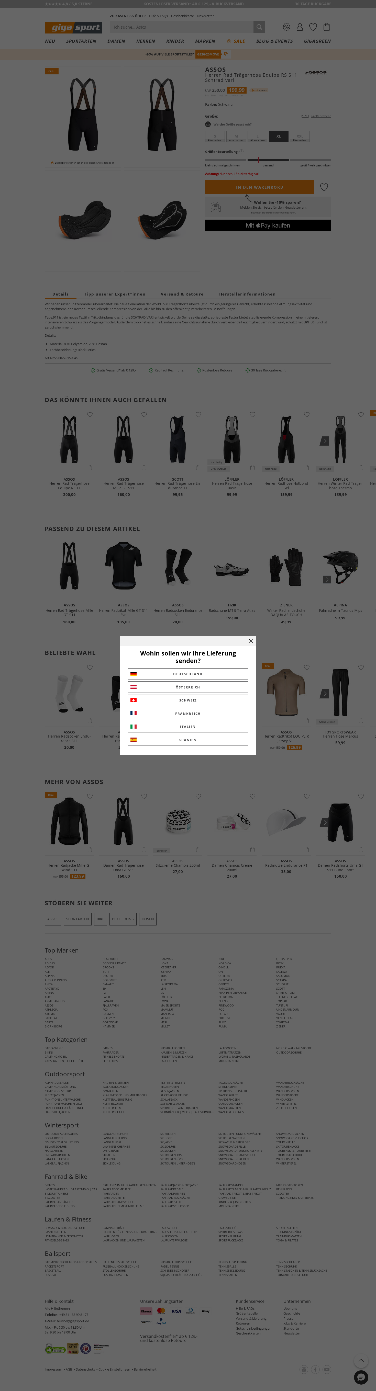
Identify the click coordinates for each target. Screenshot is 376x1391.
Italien (188, 726)
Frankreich (188, 713)
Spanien (188, 740)
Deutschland (188, 674)
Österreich (188, 687)
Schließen (251, 641)
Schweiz (188, 700)
